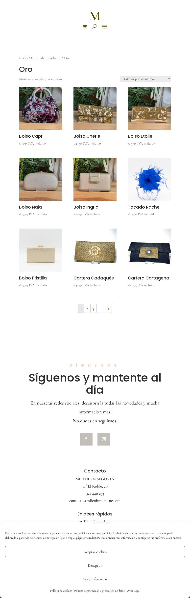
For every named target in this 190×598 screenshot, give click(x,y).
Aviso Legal (133, 590)
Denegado (95, 565)
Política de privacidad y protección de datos (99, 590)
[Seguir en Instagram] (103, 439)
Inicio (23, 58)
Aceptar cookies (95, 552)
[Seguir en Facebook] (86, 439)
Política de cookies (61, 590)
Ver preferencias (95, 579)
